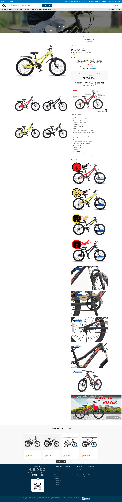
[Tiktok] (94, 78)
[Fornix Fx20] (89, 450)
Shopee (90, 470)
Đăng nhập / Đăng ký (115, 9)
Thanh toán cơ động (81, 474)
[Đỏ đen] (92, 61)
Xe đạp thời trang (57, 480)
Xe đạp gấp (56, 478)
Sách (44, 9)
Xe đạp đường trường (58, 472)
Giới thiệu (67, 469)
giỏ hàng (117, 5)
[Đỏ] (80, 61)
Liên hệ (67, 470)
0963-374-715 (72, 1)
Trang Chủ (53, 30)
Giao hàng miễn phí (81, 476)
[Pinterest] (92, 78)
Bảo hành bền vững (81, 472)
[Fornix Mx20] (70, 450)
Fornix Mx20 (65, 454)
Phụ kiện (27, 9)
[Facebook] (84, 78)
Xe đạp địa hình (57, 476)
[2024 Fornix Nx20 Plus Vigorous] (51, 450)
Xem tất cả (60, 461)
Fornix (71, 30)
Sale (40, 9)
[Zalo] (87, 78)
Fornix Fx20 (84, 454)
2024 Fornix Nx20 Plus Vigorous (51, 454)
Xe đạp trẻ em (65, 30)
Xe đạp (3, 9)
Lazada (89, 469)
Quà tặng (79, 469)
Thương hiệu (56, 469)
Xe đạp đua (56, 470)
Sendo (89, 472)
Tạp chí (66, 472)
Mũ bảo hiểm (18, 9)
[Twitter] (89, 78)
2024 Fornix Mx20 (29, 454)
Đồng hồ (34, 9)
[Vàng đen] (99, 61)
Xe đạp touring (57, 474)
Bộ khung (10, 9)
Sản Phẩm (59, 30)
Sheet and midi (52, 9)
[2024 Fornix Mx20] (32, 450)
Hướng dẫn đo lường (81, 470)
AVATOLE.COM (43, 500)
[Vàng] (86, 61)
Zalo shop (90, 474)
